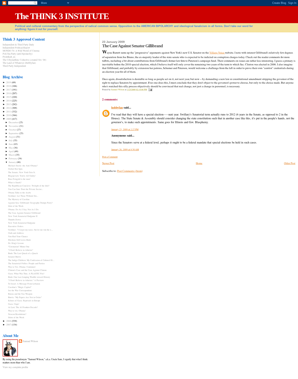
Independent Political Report (16, 47)
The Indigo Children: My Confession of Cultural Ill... (31, 260)
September (14, 133)
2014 (9, 100)
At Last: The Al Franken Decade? (23, 307)
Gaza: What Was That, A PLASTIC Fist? (26, 273)
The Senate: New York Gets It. (21, 172)
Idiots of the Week (16, 317)
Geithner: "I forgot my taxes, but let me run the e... (30, 229)
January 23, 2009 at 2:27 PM (124, 129)
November (14, 125)
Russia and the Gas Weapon (20, 293)
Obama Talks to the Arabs (19, 192)
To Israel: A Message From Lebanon (24, 283)
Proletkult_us (9, 56)
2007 (9, 324)
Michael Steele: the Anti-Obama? (23, 165)
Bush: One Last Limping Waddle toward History (29, 277)
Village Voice (217, 52)
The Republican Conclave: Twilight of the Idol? (28, 185)
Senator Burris (14, 256)
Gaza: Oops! (13, 304)
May (11, 147)
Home (199, 163)
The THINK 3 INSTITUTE (62, 16)
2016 (9, 93)
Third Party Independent (14, 65)
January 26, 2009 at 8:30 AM (125, 149)
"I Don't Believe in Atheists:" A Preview (26, 280)
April (11, 151)
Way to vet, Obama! (17, 310)
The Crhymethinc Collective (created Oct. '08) (24, 59)
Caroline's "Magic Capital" (19, 287)
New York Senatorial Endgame (21, 222)
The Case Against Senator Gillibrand (24, 212)
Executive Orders (15, 226)
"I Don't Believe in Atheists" (20, 250)
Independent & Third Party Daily (18, 44)
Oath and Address (16, 232)
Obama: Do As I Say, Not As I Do (23, 209)
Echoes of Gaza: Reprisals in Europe (24, 300)
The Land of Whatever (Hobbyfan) (19, 62)
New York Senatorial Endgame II (23, 216)
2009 (9, 118)
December (14, 122)
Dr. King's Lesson (16, 243)
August (12, 136)
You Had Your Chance (18, 236)
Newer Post (108, 163)
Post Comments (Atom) (130, 171)
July (11, 140)
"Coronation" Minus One (18, 246)
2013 (9, 104)
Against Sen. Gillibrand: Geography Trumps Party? (30, 202)
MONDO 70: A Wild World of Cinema (21, 50)
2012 (9, 107)
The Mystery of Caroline (19, 199)
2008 (9, 320)
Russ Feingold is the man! (19, 179)
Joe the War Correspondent (20, 290)
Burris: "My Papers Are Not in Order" (25, 297)
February (13, 158)
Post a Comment (110, 156)
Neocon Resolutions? (17, 314)
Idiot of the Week (15, 206)
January (13, 162)
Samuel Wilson (30, 341)
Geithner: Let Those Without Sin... (23, 195)
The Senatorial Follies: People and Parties (26, 263)
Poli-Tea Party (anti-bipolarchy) (18, 53)
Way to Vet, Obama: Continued (21, 266)
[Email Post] (150, 89)
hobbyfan (117, 107)
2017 (9, 89)
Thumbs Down (14, 219)
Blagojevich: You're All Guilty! (22, 175)
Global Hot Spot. (15, 168)
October (13, 129)
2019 (9, 82)
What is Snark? (14, 182)
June (11, 143)
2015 (9, 96)
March (12, 154)
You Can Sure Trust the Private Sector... (25, 189)
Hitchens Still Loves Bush (19, 239)
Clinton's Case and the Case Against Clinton (27, 270)
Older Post (289, 163)
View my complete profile (15, 367)
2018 (9, 85)
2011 (9, 111)
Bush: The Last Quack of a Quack (23, 253)
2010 (9, 115)
